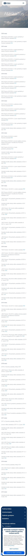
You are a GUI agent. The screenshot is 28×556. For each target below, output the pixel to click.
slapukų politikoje (10, 545)
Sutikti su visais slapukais (14, 553)
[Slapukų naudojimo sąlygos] (2, 554)
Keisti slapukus (14, 549)
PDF (15, 38)
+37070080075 (7, 526)
